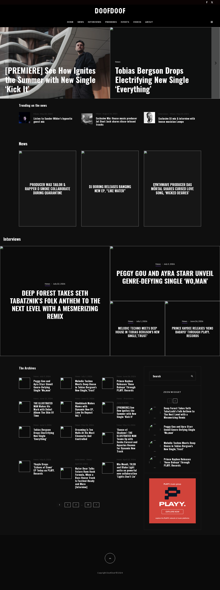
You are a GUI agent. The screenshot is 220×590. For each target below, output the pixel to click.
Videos (137, 22)
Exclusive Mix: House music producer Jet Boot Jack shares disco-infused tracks (116, 121)
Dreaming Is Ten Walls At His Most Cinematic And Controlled (85, 434)
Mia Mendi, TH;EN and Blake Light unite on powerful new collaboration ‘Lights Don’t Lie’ (127, 470)
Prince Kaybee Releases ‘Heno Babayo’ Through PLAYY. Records (126, 385)
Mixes (36, 114)
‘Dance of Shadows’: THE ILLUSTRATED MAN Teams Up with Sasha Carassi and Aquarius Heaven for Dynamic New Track (127, 440)
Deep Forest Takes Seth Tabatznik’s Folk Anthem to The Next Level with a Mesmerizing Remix (179, 413)
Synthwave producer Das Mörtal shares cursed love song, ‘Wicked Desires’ (172, 188)
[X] (212, 2)
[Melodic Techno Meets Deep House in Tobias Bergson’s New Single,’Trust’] (137, 328)
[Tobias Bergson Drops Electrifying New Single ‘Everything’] (165, 63)
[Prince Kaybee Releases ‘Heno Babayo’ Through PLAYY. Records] (192, 328)
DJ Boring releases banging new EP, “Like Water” (110, 189)
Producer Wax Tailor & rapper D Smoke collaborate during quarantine (47, 188)
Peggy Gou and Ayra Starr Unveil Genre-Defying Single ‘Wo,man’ (43, 385)
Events (125, 22)
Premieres (111, 22)
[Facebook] (206, 2)
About (149, 22)
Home (70, 22)
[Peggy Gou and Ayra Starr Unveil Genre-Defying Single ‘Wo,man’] (165, 273)
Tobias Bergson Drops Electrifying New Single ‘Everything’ (44, 434)
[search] (192, 376)
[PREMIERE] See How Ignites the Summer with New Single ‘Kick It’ (126, 412)
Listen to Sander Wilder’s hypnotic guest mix (53, 120)
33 (88, 505)
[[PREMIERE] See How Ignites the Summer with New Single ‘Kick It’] (55, 63)
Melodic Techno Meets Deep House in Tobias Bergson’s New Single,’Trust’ (86, 385)
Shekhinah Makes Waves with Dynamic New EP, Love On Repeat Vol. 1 (85, 409)
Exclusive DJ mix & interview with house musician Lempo (176, 120)
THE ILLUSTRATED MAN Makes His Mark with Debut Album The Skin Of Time (44, 409)
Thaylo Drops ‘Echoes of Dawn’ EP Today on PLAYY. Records (44, 469)
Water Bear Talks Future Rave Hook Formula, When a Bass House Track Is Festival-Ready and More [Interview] (85, 477)
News (81, 22)
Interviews (94, 22)
